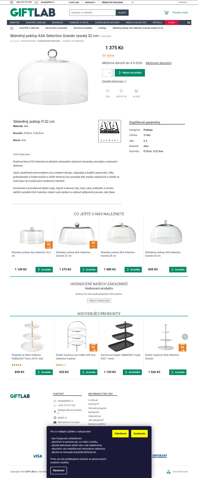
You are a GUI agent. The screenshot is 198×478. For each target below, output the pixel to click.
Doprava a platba (96, 424)
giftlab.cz (62, 417)
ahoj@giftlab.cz (65, 401)
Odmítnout (120, 433)
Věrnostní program (112, 2)
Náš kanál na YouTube (68, 422)
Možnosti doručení (159, 63)
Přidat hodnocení (99, 300)
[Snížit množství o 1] (113, 74)
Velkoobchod (94, 416)
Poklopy (148, 129)
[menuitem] (15, 22)
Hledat (122, 12)
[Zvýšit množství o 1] (113, 71)
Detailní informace (113, 81)
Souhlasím (139, 433)
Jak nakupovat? (96, 420)
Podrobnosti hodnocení (48, 41)
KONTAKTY (90, 2)
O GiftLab (74, 2)
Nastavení (58, 470)
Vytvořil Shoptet (180, 471)
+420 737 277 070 (66, 405)
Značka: (73, 41)
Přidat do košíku (132, 73)
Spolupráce (93, 412)
